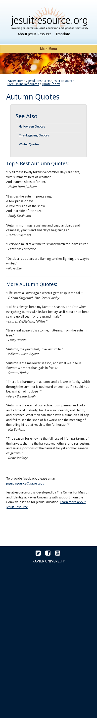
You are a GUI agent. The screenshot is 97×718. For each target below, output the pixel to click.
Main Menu (48, 48)
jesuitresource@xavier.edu (25, 483)
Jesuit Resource (39, 81)
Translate (62, 34)
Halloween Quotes (32, 126)
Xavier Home (16, 81)
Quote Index (51, 84)
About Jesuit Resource (34, 34)
